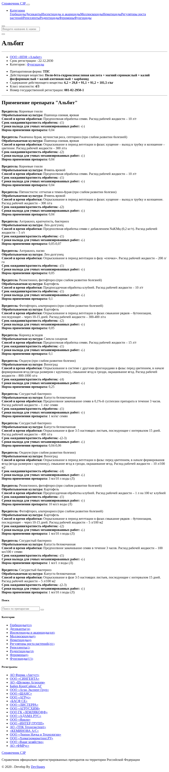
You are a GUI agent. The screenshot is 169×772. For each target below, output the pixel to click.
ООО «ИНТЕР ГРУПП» (27, 723)
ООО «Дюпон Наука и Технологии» (35, 734)
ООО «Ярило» (20, 719)
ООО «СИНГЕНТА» (24, 678)
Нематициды (112, 14)
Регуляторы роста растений (32, 643)
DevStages (38, 766)
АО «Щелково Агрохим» (27, 682)
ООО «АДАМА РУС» (25, 716)
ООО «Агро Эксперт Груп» (29, 690)
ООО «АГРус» (20, 697)
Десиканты (33, 14)
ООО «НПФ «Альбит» (26, 57)
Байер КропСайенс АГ (26, 686)
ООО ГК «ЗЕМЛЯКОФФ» (29, 712)
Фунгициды (83, 18)
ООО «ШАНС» (21, 693)
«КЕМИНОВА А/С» (24, 731)
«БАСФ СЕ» (18, 701)
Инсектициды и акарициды (60, 14)
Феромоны (66, 18)
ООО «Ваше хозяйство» (27, 742)
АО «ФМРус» (19, 745)
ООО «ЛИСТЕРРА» (24, 704)
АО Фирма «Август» (24, 675)
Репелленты (31, 18)
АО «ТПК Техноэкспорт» (28, 727)
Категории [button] (17, 10)
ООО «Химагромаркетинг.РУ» (31, 738)
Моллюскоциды (91, 14)
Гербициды (18, 14)
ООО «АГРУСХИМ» (25, 708)
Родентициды (49, 18)
